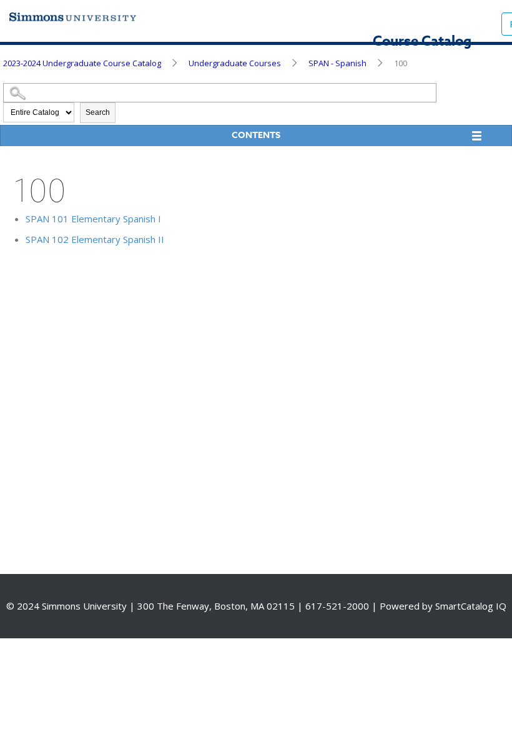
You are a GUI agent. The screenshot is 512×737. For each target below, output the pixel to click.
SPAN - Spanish (337, 63)
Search (98, 112)
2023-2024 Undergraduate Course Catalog (82, 63)
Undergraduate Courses (235, 63)
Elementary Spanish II (95, 239)
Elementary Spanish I (93, 218)
